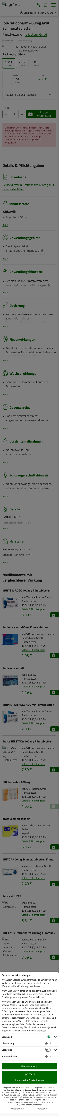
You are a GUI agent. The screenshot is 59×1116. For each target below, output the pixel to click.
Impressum (41, 1108)
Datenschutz (17, 1108)
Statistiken (7, 1049)
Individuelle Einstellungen (29, 1080)
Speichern (29, 1074)
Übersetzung (8, 1043)
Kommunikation (9, 1056)
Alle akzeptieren (29, 1066)
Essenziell (7, 1036)
